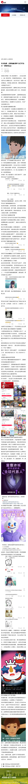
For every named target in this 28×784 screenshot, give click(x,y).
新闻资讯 (5, 15)
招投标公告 (22, 15)
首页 (2, 59)
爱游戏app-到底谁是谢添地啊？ (12, 764)
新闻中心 (6, 59)
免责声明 (22, 782)
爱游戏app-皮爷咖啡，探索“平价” (13, 766)
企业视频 (14, 15)
